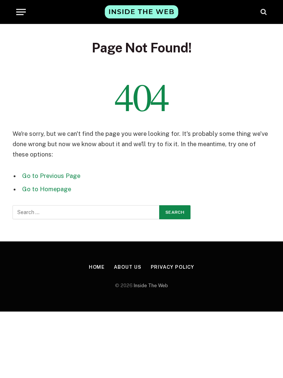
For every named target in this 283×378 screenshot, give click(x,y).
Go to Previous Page (51, 175)
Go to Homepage (46, 189)
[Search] (263, 12)
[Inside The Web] (141, 11)
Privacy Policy (173, 267)
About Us (127, 267)
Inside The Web (151, 285)
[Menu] (21, 12)
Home (97, 267)
